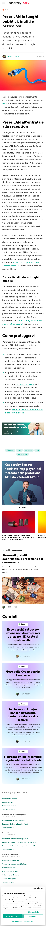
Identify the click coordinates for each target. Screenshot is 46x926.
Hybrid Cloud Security (10, 871)
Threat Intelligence (9, 878)
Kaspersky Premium (9, 806)
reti (6, 10)
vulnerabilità (22, 454)
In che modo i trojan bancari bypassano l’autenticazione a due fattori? (23, 715)
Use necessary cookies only (23, 921)
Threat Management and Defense (14, 864)
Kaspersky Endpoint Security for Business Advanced (21, 846)
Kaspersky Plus (7, 802)
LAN (19, 450)
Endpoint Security (8, 868)
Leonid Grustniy (13, 56)
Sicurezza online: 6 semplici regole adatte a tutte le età (23, 758)
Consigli (24, 624)
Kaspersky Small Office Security (13, 820)
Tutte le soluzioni (8, 809)
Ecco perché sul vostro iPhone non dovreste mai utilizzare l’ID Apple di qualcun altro (23, 635)
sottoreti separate (25, 384)
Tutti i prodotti (8, 828)
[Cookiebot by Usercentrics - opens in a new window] (33, 889)
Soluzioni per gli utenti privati (14, 793)
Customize (32, 916)
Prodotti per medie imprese (13, 833)
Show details (33, 912)
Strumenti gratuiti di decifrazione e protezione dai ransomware (22, 559)
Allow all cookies (12, 916)
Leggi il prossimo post (13, 550)
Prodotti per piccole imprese (14, 815)
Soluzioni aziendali (10, 855)
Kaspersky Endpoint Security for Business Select (19, 842)
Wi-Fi (4, 103)
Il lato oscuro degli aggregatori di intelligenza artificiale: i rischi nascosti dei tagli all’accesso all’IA (18, 537)
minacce (28, 450)
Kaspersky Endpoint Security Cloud (15, 824)
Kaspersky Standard (9, 799)
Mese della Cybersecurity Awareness (23, 673)
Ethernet (10, 450)
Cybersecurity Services (10, 860)
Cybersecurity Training (10, 875)
